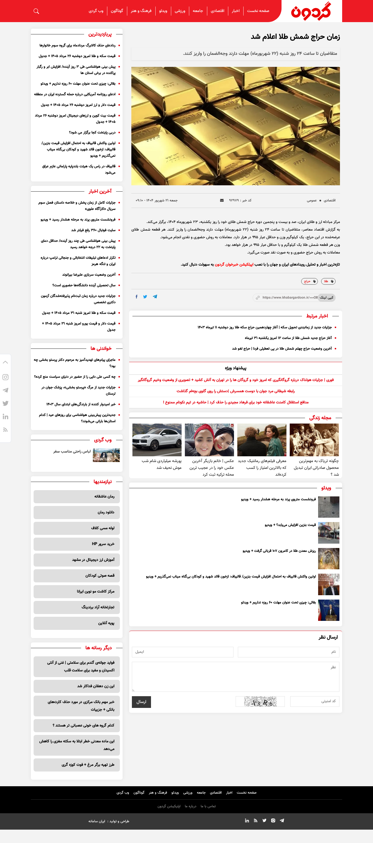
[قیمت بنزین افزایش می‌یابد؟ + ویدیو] (328, 532)
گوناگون (117, 11)
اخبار (235, 11)
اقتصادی (217, 11)
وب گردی (96, 11)
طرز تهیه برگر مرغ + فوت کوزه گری (88, 765)
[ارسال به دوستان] (222, 200)
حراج (307, 281)
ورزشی (180, 11)
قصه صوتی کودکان (99, 576)
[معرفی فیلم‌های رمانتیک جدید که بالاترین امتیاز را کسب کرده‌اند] (261, 440)
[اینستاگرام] (5, 378)
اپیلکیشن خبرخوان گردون (234, 265)
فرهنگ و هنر (141, 11)
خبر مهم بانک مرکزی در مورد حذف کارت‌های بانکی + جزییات (81, 706)
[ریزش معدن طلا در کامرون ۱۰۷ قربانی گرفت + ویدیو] (328, 558)
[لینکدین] (5, 417)
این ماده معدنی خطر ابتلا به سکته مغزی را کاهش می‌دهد (76, 745)
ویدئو (163, 11)
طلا (326, 281)
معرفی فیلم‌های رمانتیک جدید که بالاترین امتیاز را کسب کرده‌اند (262, 468)
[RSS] (5, 430)
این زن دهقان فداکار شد (95, 686)
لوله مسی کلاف (102, 528)
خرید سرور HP (103, 544)
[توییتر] (5, 404)
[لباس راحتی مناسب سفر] (106, 455)
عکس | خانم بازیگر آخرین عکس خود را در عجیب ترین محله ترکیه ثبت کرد (212, 468)
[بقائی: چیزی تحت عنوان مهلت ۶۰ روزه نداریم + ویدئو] (328, 610)
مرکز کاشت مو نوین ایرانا (95, 592)
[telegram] (155, 296)
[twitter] (145, 297)
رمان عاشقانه (104, 497)
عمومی (312, 200)
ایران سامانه (96, 821)
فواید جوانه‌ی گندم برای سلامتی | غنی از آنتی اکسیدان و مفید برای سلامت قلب (80, 667)
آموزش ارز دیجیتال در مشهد (93, 560)
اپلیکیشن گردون (169, 806)
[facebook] (137, 297)
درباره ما (190, 806)
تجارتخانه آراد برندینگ (98, 607)
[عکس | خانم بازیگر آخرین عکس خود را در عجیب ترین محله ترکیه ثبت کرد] (209, 440)
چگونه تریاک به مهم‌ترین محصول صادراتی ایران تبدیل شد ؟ (316, 468)
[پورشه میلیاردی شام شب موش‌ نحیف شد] (157, 440)
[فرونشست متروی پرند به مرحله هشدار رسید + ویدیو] (328, 507)
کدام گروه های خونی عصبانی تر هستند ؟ (83, 726)
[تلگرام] (5, 391)
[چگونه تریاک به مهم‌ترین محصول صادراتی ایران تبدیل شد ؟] (314, 440)
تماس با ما (208, 806)
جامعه (198, 11)
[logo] (311, 11)
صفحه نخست (258, 11)
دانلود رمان (106, 513)
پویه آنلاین (106, 623)
